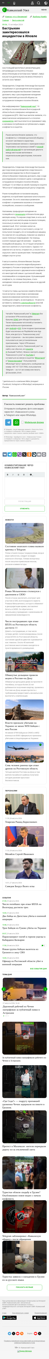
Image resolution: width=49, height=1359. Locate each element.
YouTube (29, 355)
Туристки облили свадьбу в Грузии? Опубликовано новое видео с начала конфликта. (21, 1195)
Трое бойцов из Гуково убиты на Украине (24, 927)
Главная (5, 20)
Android (12, 328)
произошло (20, 214)
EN (9, 3)
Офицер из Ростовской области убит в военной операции (22, 962)
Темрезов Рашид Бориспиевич (21, 821)
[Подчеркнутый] (18, 474)
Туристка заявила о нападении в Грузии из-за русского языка (23, 1278)
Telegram (35, 314)
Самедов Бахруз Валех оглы (19, 886)
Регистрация (24, 501)
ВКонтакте (40, 358)
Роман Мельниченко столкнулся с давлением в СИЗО (23, 593)
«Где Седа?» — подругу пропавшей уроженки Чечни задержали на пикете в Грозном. (23, 1104)
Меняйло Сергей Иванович (19, 854)
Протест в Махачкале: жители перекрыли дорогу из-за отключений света (24, 1148)
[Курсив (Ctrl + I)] (13, 474)
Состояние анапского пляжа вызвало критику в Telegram (24, 548)
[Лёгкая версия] (14, 3)
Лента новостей (18, 20)
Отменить (25, 509)
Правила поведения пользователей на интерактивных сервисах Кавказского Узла (24, 1342)
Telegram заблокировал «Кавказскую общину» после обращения (21, 1237)
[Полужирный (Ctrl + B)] (7, 474)
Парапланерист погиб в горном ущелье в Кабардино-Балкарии (23, 938)
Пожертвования (41, 1313)
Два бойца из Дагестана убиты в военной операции (24, 917)
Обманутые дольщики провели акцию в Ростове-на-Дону (21, 676)
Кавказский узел (28, 106)
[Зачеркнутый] (24, 474)
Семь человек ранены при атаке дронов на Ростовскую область (22, 767)
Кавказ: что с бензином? (16, 17)
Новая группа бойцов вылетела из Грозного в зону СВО (20, 950)
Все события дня (38, 969)
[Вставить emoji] (30, 474)
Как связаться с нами (20, 1313)
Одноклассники (15, 361)
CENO (15, 319)
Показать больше (24, 1287)
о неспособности (27, 303)
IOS (19, 328)
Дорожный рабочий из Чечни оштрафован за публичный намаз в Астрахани (21, 1009)
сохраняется (7, 121)
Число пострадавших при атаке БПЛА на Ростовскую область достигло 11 (21, 624)
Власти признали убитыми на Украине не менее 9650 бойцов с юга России (22, 726)
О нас (4, 1313)
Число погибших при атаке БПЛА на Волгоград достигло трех (21, 905)
